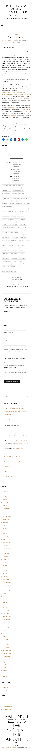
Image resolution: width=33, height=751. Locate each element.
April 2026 (5, 502)
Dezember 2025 (7, 514)
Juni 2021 (5, 667)
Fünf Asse (23, 219)
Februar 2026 (6, 508)
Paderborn (21, 250)
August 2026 (6, 491)
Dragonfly (4, 211)
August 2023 (6, 593)
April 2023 (5, 605)
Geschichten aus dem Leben (8, 227)
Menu (4, 25)
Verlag (3, 266)
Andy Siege (15, 193)
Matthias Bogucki (15, 248)
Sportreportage (6, 258)
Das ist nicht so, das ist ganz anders (15, 162)
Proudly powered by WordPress (9, 747)
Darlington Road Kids (7, 206)
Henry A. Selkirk (5, 237)
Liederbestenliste (25, 98)
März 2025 (5, 539)
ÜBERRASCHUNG (15, 169)
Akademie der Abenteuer (18, 185)
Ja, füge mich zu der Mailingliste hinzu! (15, 358)
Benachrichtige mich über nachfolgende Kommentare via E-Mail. (14, 366)
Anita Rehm (21, 193)
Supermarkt (22, 258)
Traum (15, 261)
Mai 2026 (5, 499)
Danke (7, 417)
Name (6, 325)
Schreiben (8, 414)
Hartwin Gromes (19, 235)
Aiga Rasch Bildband (6, 185)
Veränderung (25, 263)
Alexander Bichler (6, 190)
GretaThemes (28, 747)
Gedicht (4, 224)
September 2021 (7, 659)
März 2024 (5, 573)
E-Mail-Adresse (8, 332)
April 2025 (5, 536)
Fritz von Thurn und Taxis (8, 219)
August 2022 (6, 627)
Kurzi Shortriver (21, 242)
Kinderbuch (4, 242)
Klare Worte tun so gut (11, 420)
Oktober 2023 (6, 588)
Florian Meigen (5, 216)
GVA (3, 232)
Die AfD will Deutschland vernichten (14, 408)
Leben (28, 242)
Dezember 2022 (7, 616)
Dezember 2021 (7, 650)
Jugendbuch (13, 240)
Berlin (14, 201)
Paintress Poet (5, 253)
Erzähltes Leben (5, 214)
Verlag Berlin (21, 269)
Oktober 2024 (6, 553)
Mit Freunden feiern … (18, 448)
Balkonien (4, 201)
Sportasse (23, 256)
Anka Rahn (4, 195)
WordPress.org (7, 709)
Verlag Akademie (11, 266)
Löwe (3, 245)
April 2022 (5, 639)
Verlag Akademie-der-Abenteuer (9, 269)
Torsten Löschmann (6, 261)
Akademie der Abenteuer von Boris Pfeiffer (11, 188)
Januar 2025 (6, 545)
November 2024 (7, 551)
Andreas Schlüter (6, 193)
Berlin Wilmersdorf (22, 201)
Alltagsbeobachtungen (18, 190)
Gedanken (28, 222)
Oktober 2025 (6, 519)
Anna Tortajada (12, 195)
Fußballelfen (20, 222)
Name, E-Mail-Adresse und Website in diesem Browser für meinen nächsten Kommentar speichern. (15, 352)
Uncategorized (7, 690)
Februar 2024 (6, 576)
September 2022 (7, 625)
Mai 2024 (5, 568)
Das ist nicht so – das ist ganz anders (10, 208)
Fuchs (17, 219)
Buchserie (12, 203)
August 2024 (6, 559)
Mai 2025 (5, 534)
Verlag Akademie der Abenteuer (11, 40)
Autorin (27, 198)
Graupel (4, 229)
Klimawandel (12, 242)
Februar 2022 (6, 645)
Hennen (26, 235)
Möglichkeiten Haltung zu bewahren (13, 433)
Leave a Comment (16, 42)
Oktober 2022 (6, 622)
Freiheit (13, 216)
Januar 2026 (6, 511)
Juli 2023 (5, 596)
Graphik (24, 227)
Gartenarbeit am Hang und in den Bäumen (16, 411)
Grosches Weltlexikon (13, 229)
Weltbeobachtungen (7, 271)
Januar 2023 (6, 613)
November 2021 (7, 653)
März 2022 (5, 642)
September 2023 (7, 590)
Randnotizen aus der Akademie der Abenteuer (16, 11)
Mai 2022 (5, 636)
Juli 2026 (5, 494)
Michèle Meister (5, 250)
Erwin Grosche (10, 107)
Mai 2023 (5, 602)
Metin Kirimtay (24, 248)
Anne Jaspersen (21, 195)
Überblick (22, 130)
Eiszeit (16, 211)
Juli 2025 (5, 528)
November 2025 (7, 516)
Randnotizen (16, 34)
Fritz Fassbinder (20, 216)
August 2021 (6, 662)
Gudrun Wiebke (23, 229)
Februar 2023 (6, 610)
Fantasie (13, 214)
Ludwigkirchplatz (11, 245)
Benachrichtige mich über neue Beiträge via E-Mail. (16, 373)
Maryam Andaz (5, 248)
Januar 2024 (6, 579)
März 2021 (5, 676)
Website (6, 340)
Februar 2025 (6, 542)
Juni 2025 (5, 531)
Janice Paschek (5, 240)
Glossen (18, 227)
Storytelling (15, 258)
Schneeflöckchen (6, 256)
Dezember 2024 (7, 548)
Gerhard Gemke (22, 224)
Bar (10, 201)
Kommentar (7, 311)
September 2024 (7, 556)
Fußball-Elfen (12, 222)
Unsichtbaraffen (16, 263)
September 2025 (7, 522)
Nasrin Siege (14, 250)
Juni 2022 (5, 633)
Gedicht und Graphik (12, 224)
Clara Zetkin (27, 203)
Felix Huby (20, 214)
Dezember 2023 (7, 582)
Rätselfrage (21, 253)
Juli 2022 (5, 630)
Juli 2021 (5, 664)
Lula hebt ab (20, 245)
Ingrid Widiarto (15, 237)
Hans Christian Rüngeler (13, 115)
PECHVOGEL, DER (15, 176)
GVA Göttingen (9, 232)
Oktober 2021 (6, 656)
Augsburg (16, 198)
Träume (20, 261)
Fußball (4, 222)
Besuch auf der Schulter (22, 440)
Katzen (28, 240)
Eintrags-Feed (6, 703)
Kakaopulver (21, 240)
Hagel (16, 232)
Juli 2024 (5, 562)
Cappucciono (19, 203)
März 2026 (5, 505)
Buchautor (4, 203)
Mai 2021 (5, 670)
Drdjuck (11, 211)
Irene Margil (23, 237)
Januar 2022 (6, 647)
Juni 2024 (5, 565)
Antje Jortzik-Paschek (7, 198)
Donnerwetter (24, 208)
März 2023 (5, 608)
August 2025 (6, 525)
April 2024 (5, 571)
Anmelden (5, 701)
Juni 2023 (5, 599)
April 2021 (5, 673)
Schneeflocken (16, 256)
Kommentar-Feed (7, 706)
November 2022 (7, 619)
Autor (22, 198)
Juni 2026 (5, 496)
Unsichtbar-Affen (6, 263)
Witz (15, 271)
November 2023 (7, 585)
